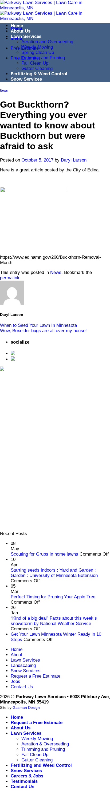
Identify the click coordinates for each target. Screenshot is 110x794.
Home (17, 25)
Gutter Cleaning (37, 68)
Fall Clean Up (34, 63)
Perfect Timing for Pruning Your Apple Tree (53, 596)
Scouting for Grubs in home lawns (44, 554)
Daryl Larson (74, 160)
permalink (9, 277)
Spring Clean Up (37, 52)
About (16, 654)
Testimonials (24, 781)
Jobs (15, 681)
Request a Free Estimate (35, 676)
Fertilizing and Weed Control (41, 765)
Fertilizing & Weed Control (39, 73)
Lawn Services (26, 36)
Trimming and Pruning (43, 57)
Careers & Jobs (27, 776)
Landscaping (23, 665)
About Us (20, 31)
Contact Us (22, 686)
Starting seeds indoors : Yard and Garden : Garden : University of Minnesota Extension (54, 573)
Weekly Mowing (37, 47)
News (4, 90)
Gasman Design (26, 707)
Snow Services (26, 79)
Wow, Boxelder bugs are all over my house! (43, 330)
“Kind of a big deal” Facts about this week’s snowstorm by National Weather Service (54, 621)
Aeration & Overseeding (45, 743)
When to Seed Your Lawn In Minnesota (38, 325)
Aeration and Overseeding (47, 41)
